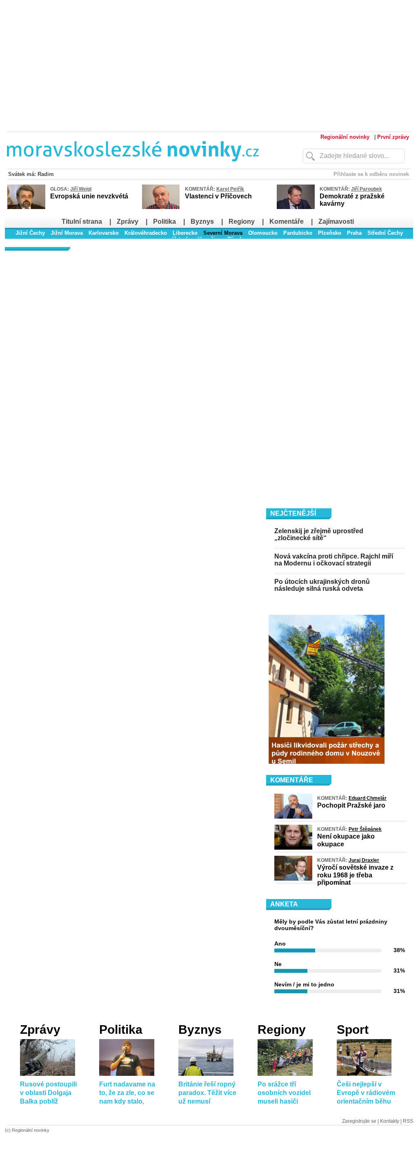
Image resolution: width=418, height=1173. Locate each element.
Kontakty (389, 1121)
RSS (408, 1121)
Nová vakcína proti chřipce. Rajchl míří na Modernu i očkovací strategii (333, 560)
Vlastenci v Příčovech (218, 196)
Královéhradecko (146, 233)
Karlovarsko (104, 233)
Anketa (284, 904)
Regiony (242, 221)
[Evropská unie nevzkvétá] (26, 207)
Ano (280, 943)
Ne (278, 964)
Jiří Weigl (80, 189)
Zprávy (127, 221)
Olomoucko (263, 233)
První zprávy (393, 137)
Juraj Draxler (364, 860)
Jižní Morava (67, 233)
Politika (164, 221)
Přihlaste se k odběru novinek (371, 174)
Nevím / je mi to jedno (304, 984)
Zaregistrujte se (359, 1121)
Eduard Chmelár (368, 798)
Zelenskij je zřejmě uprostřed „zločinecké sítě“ (318, 535)
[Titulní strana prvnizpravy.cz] (137, 166)
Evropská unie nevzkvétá (89, 196)
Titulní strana (82, 221)
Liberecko (185, 233)
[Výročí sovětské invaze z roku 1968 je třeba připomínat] (293, 878)
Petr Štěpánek (365, 829)
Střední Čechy (385, 233)
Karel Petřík (230, 189)
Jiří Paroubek (366, 189)
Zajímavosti (336, 221)
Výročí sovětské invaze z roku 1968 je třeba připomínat (355, 875)
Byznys (202, 221)
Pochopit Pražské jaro (351, 805)
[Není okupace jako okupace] (293, 847)
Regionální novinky (344, 137)
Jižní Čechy (30, 233)
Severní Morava (222, 233)
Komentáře (286, 221)
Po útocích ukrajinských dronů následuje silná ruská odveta (322, 585)
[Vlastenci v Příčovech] (161, 208)
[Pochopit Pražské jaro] (293, 816)
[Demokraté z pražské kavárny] (296, 207)
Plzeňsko (329, 233)
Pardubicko (297, 233)
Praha (354, 233)
